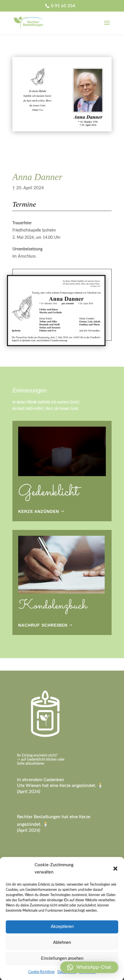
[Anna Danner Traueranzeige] (56, 346)
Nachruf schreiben (42, 625)
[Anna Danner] (62, 131)
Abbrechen (47, 148)
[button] (115, 868)
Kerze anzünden (38, 511)
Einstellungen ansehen (62, 958)
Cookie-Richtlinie (41, 972)
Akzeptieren (62, 926)
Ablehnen (62, 942)
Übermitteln (48, 162)
